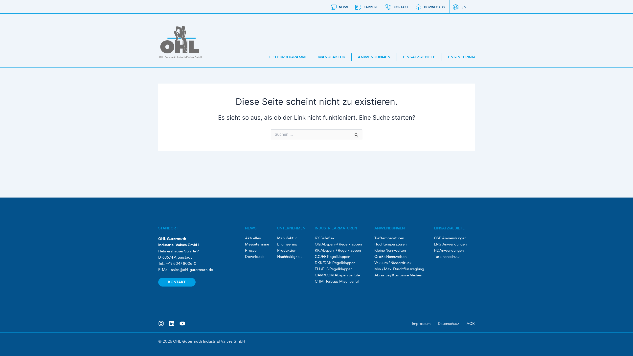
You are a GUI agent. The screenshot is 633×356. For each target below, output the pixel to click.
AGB (471, 323)
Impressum (421, 323)
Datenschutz (448, 323)
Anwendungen (374, 57)
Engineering (461, 57)
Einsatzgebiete (419, 57)
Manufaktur (331, 57)
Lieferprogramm (287, 57)
